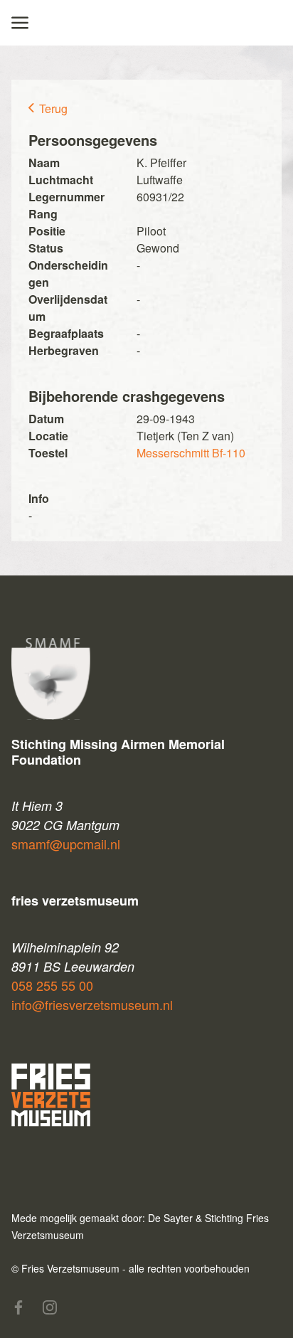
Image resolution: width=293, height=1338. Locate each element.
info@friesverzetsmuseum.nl (92, 1004)
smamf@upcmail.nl (65, 843)
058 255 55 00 (52, 985)
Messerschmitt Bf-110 (191, 453)
